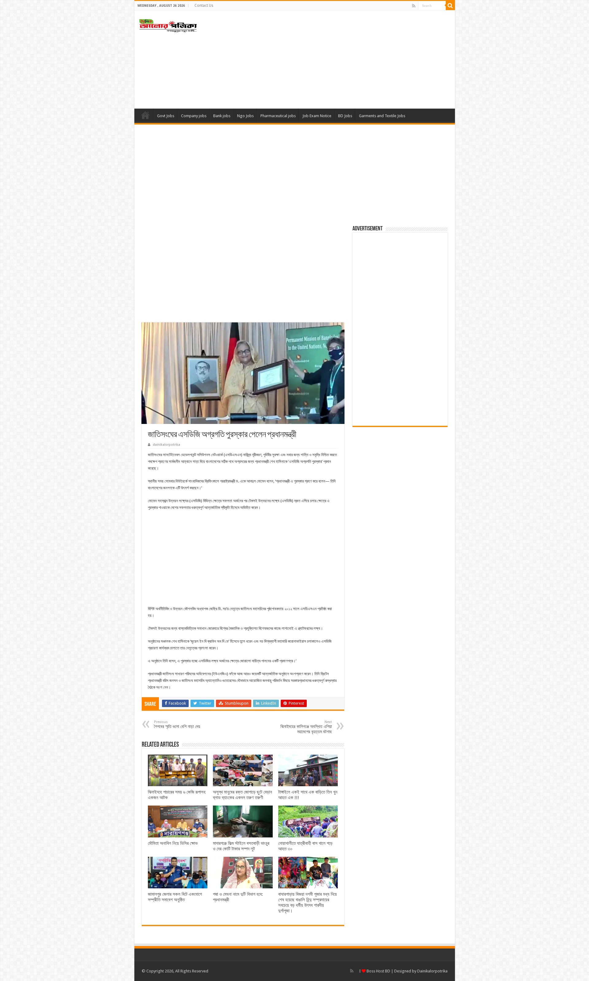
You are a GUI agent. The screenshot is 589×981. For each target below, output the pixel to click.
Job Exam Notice (316, 115)
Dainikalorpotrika (432, 971)
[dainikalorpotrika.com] (168, 24)
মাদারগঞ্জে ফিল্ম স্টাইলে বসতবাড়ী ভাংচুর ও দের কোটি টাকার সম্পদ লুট (241, 846)
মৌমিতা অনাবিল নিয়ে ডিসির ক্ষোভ (173, 843)
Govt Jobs (165, 115)
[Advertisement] (338, 59)
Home (145, 115)
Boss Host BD (378, 971)
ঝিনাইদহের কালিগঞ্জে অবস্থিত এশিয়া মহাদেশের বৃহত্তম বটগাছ (306, 727)
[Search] (450, 5)
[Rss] (413, 6)
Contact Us (203, 5)
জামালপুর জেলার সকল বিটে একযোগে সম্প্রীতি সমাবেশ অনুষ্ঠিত (175, 896)
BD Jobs (345, 115)
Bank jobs (221, 115)
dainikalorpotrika (166, 445)
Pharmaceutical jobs (278, 115)
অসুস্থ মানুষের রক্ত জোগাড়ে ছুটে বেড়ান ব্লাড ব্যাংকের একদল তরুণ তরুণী (242, 794)
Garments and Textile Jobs (382, 115)
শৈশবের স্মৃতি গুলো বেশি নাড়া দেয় (177, 724)
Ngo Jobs (245, 115)
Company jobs (193, 115)
